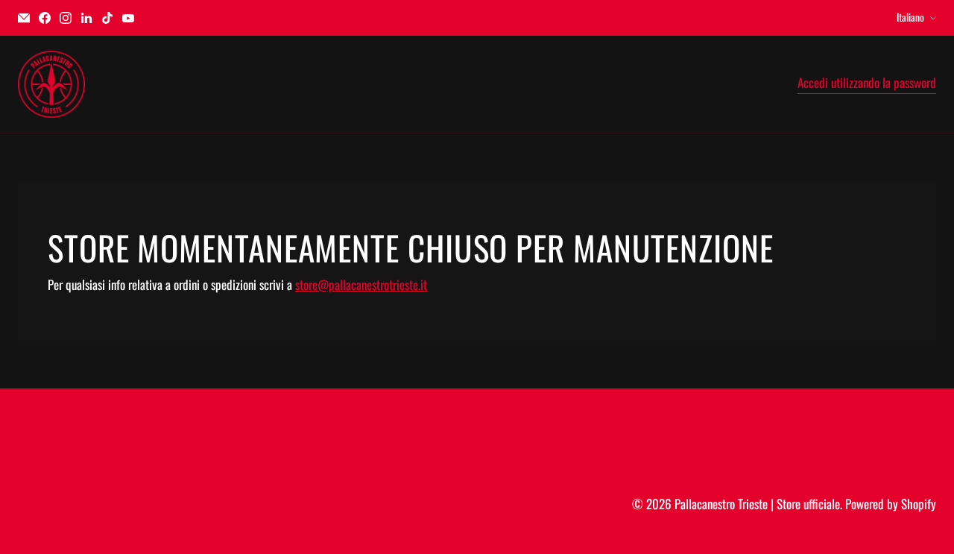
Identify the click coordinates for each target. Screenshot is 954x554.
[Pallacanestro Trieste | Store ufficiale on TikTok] (107, 17)
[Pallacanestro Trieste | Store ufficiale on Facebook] (44, 17)
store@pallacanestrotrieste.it (361, 284)
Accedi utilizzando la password (866, 83)
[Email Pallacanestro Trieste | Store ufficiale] (23, 17)
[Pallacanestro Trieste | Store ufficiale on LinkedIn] (86, 17)
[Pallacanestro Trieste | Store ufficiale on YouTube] (128, 17)
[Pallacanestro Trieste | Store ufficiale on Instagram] (65, 17)
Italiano (910, 17)
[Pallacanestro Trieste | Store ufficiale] (51, 84)
